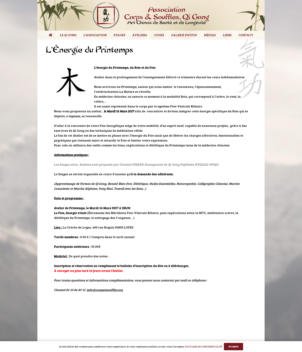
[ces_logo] (151, 15)
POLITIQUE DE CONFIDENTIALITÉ (203, 346)
